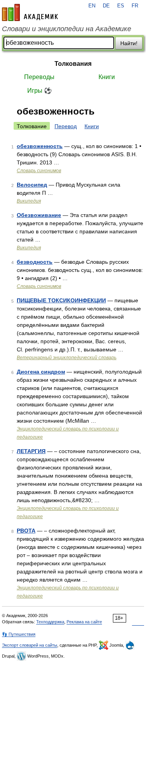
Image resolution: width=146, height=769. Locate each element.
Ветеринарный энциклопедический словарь (66, 357)
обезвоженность (40, 146)
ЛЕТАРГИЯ (31, 451)
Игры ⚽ (39, 90)
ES (120, 6)
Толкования (73, 63)
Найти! (128, 43)
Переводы (39, 77)
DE (106, 6)
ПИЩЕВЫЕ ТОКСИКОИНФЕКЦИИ (61, 300)
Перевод (66, 126)
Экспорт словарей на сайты (29, 645)
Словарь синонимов (39, 170)
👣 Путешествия (18, 634)
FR (135, 6)
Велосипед (32, 185)
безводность (35, 262)
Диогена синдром (41, 372)
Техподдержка (50, 621)
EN (91, 6)
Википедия (29, 201)
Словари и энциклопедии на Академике (66, 29)
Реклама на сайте (84, 621)
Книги (107, 77)
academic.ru (30, 12)
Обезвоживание (39, 215)
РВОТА (26, 530)
